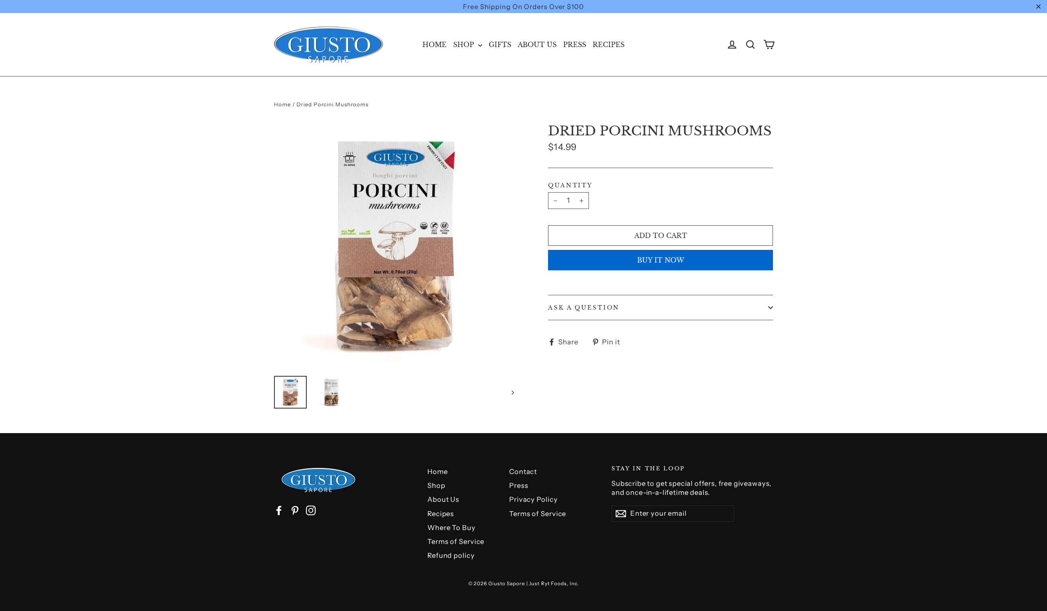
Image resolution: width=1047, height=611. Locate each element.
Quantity (570, 185)
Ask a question (584, 307)
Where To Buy (451, 527)
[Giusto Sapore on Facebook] (279, 510)
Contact (523, 471)
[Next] (512, 392)
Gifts (500, 44)
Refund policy (451, 555)
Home (434, 44)
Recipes (609, 44)
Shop (464, 44)
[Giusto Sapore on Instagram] (311, 510)
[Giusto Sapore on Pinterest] (295, 510)
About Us (537, 44)
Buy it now (660, 260)
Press (574, 44)
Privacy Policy (533, 499)
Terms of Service (455, 541)
